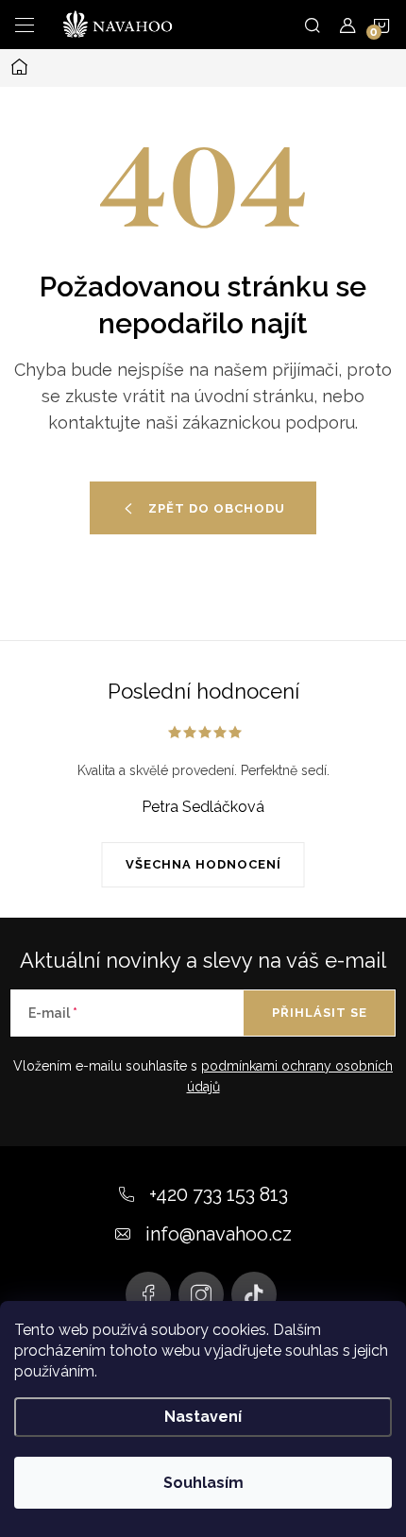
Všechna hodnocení (203, 864)
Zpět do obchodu (216, 508)
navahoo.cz (148, 1294)
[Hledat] (313, 24)
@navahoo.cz (254, 1294)
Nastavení (203, 1417)
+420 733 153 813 (218, 1194)
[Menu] (24, 24)
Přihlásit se (319, 1012)
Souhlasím (203, 1483)
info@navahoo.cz (218, 1234)
